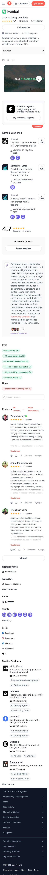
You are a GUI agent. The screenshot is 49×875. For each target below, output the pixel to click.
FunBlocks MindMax (21, 316)
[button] (21, 316)
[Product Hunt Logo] (9, 3)
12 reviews (23, 21)
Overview (7, 51)
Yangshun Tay (17, 416)
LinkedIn (9, 643)
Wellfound (9, 648)
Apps (17, 870)
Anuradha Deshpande (21, 463)
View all (23, 558)
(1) (14, 549)
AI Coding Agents (29, 33)
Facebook (9, 633)
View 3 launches (9, 589)
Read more (15, 451)
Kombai (14, 139)
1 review (28, 419)
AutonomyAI (16, 762)
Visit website (23, 27)
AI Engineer (29, 756)
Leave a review (23, 248)
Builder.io (14, 741)
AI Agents (16, 756)
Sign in (39, 3)
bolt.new (14, 691)
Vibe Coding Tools (20, 710)
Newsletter (7, 870)
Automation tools (19, 730)
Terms (36, 870)
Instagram (9, 638)
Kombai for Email (18, 165)
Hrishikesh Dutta (18, 510)
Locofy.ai (14, 716)
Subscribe (23, 3)
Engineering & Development (25, 680)
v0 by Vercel (16, 666)
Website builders (12, 33)
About (23, 870)
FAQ (30, 870)
